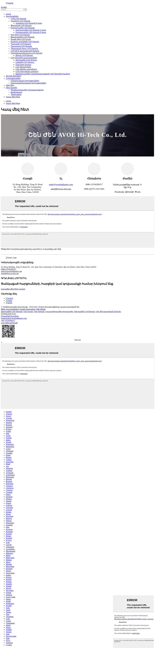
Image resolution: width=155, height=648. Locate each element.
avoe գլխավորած (9, 323)
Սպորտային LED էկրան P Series (31, 32)
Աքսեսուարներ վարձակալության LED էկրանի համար (43, 74)
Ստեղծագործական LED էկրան (26, 53)
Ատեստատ (16, 92)
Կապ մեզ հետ (13, 97)
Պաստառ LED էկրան (21, 46)
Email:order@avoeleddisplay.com (14, 318)
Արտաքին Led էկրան (84, 311)
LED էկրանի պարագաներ (24, 58)
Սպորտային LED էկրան (23, 28)
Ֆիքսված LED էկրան (21, 25)
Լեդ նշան (28, 311)
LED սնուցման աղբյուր (27, 71)
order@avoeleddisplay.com (61, 184)
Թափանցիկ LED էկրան (22, 37)
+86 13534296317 (8, 320)
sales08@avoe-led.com (10, 273)
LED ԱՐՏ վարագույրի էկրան (25, 51)
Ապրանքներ (12, 16)
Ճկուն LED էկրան (24, 55)
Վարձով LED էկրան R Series (29, 23)
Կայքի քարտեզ (27, 309)
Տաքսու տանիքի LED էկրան (25, 42)
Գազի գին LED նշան (21, 39)
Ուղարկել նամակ (10, 316)
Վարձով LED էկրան (20, 21)
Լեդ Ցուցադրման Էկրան (108, 311)
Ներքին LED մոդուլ (25, 62)
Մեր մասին (11, 88)
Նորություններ (13, 78)
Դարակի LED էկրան (21, 44)
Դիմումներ (16, 94)
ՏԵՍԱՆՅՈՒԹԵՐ (13, 76)
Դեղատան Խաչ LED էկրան (24, 48)
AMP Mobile (40, 309)
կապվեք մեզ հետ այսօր (13, 289)
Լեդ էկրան (39, 311)
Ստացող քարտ (23, 65)
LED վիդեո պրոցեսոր (26, 69)
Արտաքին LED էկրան (12, 311)
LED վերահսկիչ (23, 67)
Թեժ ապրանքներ (10, 309)
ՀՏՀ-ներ (10, 85)
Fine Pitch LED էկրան (20, 35)
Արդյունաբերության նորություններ (28, 83)
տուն (8, 14)
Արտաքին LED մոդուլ (26, 60)
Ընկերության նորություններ (25, 81)
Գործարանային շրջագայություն (27, 90)
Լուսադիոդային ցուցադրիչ (59, 311)
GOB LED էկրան (18, 19)
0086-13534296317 (8, 269)
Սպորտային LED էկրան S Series (31, 30)
